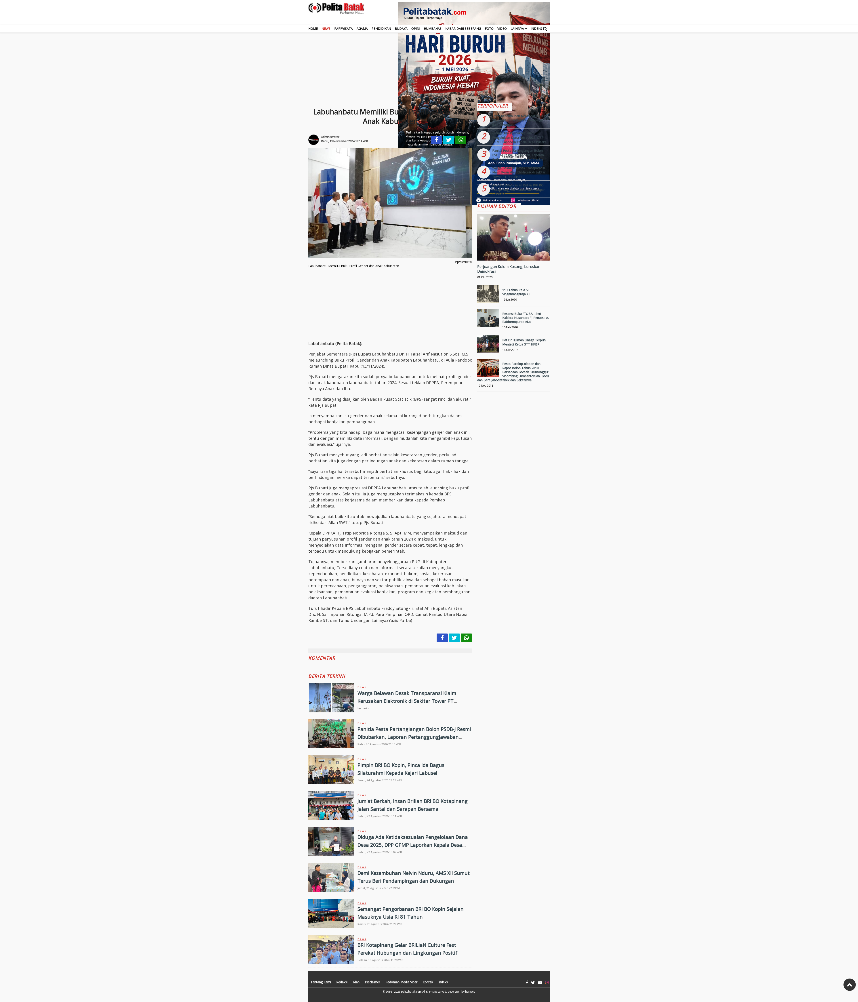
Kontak (428, 982)
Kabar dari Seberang (463, 28)
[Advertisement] (429, 64)
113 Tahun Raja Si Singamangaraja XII (516, 292)
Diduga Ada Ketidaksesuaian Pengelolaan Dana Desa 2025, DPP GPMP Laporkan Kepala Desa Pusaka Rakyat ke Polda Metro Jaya (413, 845)
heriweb (470, 992)
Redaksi (341, 982)
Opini (415, 28)
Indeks (536, 28)
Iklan (356, 982)
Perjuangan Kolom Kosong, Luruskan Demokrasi (508, 269)
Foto (489, 28)
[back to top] (849, 985)
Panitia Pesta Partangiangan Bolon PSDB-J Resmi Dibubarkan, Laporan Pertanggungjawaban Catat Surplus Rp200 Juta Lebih (414, 737)
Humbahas (433, 28)
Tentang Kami (321, 982)
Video (502, 28)
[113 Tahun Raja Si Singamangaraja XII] (488, 296)
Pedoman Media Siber (401, 982)
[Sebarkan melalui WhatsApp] (460, 140)
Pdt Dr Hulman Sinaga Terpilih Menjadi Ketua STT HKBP (524, 342)
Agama (362, 28)
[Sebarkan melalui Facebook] (436, 140)
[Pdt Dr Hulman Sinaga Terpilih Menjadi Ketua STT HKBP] (488, 346)
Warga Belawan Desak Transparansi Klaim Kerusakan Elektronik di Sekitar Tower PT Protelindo (407, 701)
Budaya (401, 28)
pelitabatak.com (411, 992)
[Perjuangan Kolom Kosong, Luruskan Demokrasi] (513, 252)
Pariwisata (343, 28)
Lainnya (517, 28)
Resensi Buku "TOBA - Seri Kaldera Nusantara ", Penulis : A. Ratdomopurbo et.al (525, 318)
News (326, 28)
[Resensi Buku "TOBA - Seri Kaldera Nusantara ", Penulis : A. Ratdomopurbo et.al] (488, 320)
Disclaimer (372, 982)
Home (313, 28)
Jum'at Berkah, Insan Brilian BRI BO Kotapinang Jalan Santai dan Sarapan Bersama (518, 189)
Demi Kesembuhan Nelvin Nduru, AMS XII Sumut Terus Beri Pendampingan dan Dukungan (520, 120)
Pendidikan (381, 28)
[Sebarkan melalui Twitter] (448, 140)
